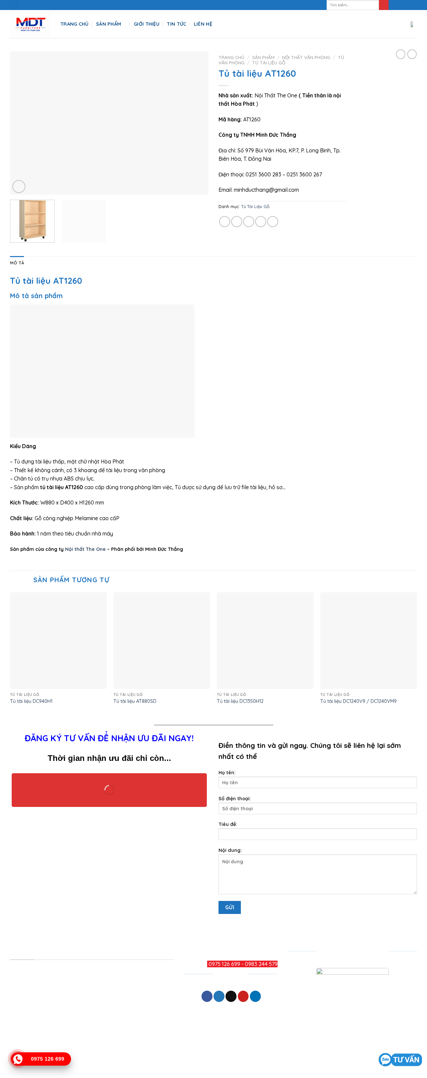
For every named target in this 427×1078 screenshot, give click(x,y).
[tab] (17, 262)
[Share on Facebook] (224, 221)
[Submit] (384, 5)
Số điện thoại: (235, 799)
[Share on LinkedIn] (272, 221)
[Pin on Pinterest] (260, 221)
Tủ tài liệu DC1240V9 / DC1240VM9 (358, 701)
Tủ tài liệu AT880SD (134, 701)
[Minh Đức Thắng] (30, 24)
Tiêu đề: (228, 824)
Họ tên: (227, 773)
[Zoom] (18, 186)
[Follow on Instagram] (401, 5)
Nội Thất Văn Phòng (306, 57)
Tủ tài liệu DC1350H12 (240, 701)
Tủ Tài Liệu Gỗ (268, 62)
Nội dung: (230, 850)
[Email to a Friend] (248, 221)
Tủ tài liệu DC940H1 (31, 701)
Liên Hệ (203, 24)
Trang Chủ (74, 24)
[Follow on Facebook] (395, 5)
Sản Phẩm (108, 24)
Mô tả (17, 262)
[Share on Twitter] (236, 221)
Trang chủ (232, 57)
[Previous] (22, 123)
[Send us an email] (414, 5)
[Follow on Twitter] (407, 5)
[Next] (196, 123)
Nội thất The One (85, 549)
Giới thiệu (146, 24)
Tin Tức (176, 24)
